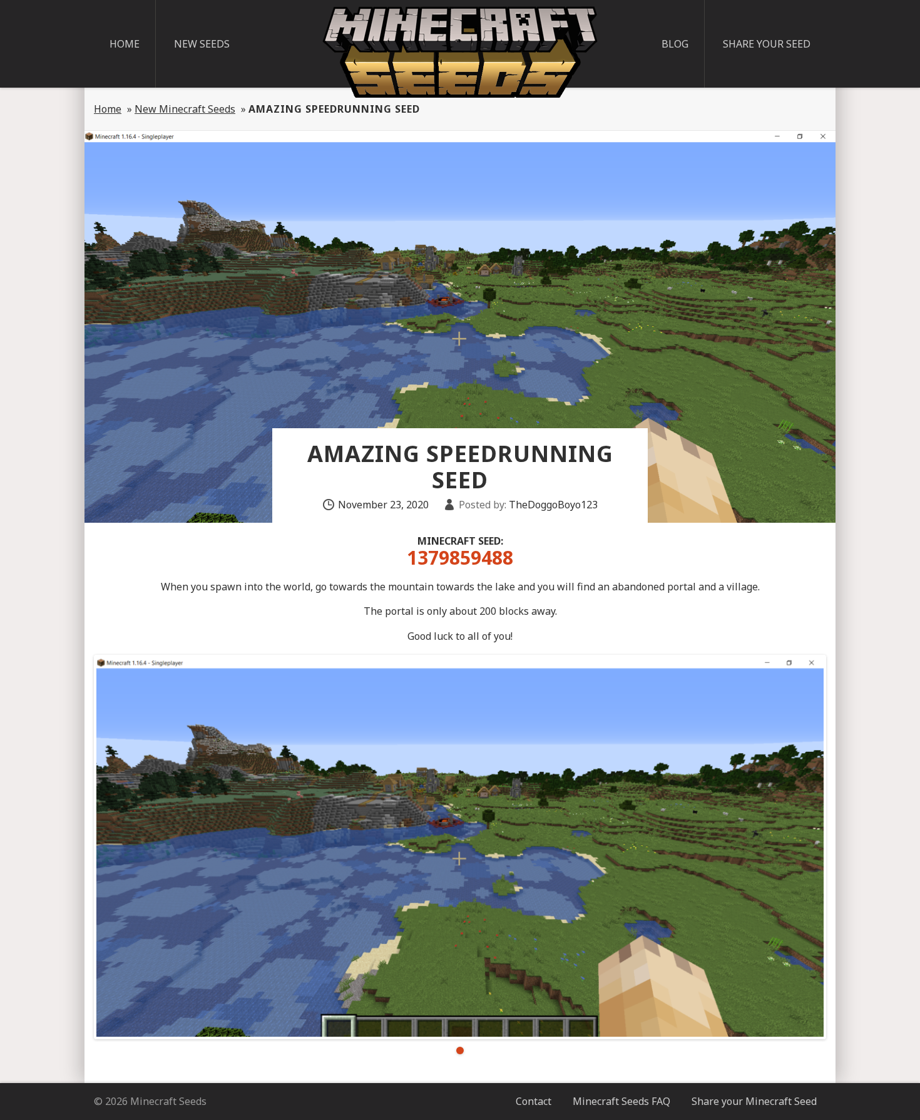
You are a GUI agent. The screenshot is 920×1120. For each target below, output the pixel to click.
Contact (533, 1101)
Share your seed (766, 44)
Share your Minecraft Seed (754, 1101)
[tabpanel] (460, 847)
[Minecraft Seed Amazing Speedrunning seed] (460, 847)
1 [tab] (460, 1050)
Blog (675, 44)
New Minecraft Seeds (185, 109)
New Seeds (202, 44)
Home (125, 44)
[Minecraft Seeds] (460, 52)
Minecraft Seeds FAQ (621, 1101)
